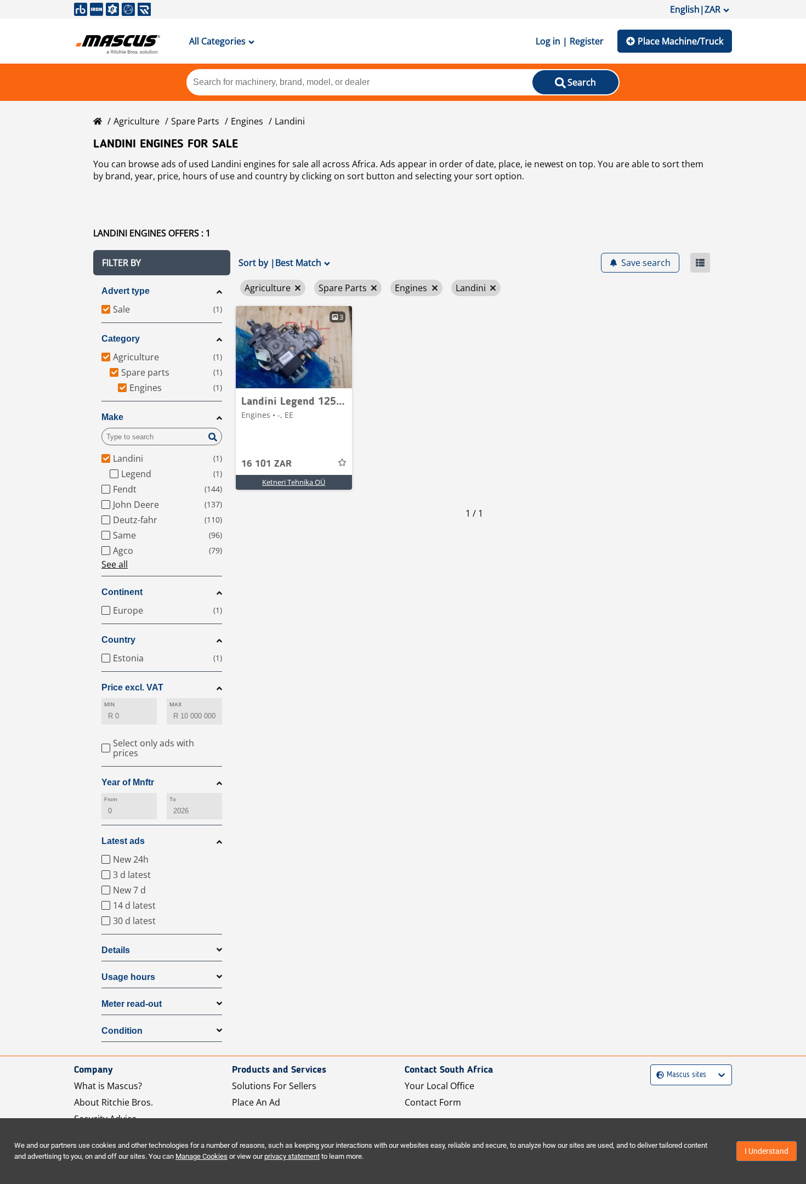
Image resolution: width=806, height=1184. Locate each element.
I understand (766, 1151)
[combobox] (657, 1075)
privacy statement (292, 1156)
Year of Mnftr (127, 782)
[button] (161, 262)
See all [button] (114, 564)
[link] (294, 347)
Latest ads (123, 841)
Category (120, 338)
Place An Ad (256, 1102)
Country (118, 639)
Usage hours (128, 977)
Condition (122, 1030)
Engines (247, 121)
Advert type (125, 291)
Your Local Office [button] (439, 1086)
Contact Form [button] (433, 1102)
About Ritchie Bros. (113, 1102)
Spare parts (195, 121)
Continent (122, 592)
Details (115, 950)
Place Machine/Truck (680, 41)
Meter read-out (131, 1004)
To (172, 799)
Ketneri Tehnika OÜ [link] (293, 482)
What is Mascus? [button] (108, 1086)
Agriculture (136, 121)
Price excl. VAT (132, 687)
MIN (109, 704)
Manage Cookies (201, 1156)
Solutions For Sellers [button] (274, 1086)
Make (112, 417)
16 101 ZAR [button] (266, 464)
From (110, 799)
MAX (175, 704)
